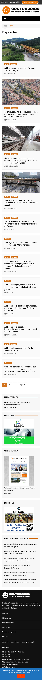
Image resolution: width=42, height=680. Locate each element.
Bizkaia (7, 108)
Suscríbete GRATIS (30, 2)
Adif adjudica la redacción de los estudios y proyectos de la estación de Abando (21, 202)
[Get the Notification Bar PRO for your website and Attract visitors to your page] (2, 2)
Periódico (8, 363)
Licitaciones (6, 618)
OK (21, 676)
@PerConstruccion (10, 407)
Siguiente (23, 385)
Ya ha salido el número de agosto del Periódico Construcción (20, 489)
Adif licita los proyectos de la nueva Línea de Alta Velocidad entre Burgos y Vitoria (20, 287)
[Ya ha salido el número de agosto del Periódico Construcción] (19, 471)
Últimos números (8, 623)
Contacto (5, 636)
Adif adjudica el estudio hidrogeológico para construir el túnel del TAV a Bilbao (20, 329)
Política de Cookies (20, 642)
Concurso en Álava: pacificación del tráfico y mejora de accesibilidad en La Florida (19, 560)
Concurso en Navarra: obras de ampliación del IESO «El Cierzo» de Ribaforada (19, 574)
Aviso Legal (30, 642)
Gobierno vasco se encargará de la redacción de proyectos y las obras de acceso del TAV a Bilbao (20, 160)
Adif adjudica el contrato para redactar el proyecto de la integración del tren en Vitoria (20, 308)
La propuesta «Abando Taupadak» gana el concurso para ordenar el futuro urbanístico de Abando (21, 114)
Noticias (13, 64)
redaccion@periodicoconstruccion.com (15, 659)
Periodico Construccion (12, 405)
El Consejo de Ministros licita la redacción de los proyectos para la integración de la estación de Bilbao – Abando (20, 265)
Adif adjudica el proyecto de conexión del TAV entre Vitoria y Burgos (20, 243)
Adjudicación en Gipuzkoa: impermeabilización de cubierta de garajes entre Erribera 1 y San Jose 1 (20, 581)
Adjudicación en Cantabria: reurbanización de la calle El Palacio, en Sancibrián (20, 552)
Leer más (7, 493)
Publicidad (6, 627)
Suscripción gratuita (9, 632)
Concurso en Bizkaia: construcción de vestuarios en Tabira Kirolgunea (20, 545)
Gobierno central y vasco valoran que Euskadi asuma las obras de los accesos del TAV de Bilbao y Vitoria (20, 369)
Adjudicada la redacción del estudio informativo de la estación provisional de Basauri (20, 223)
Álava (6, 64)
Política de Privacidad (8, 642)
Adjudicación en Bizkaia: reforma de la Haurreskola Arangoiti (17, 567)
